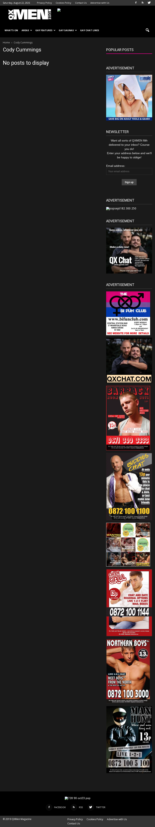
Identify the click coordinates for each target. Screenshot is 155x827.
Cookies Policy (63, 2)
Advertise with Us (99, 2)
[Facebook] (136, 3)
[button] (147, 30)
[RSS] (142, 3)
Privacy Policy (44, 2)
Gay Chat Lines (89, 30)
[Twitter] (149, 3)
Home (6, 42)
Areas (25, 30)
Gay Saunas (66, 30)
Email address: (115, 165)
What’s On (11, 30)
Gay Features (43, 30)
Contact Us (81, 2)
